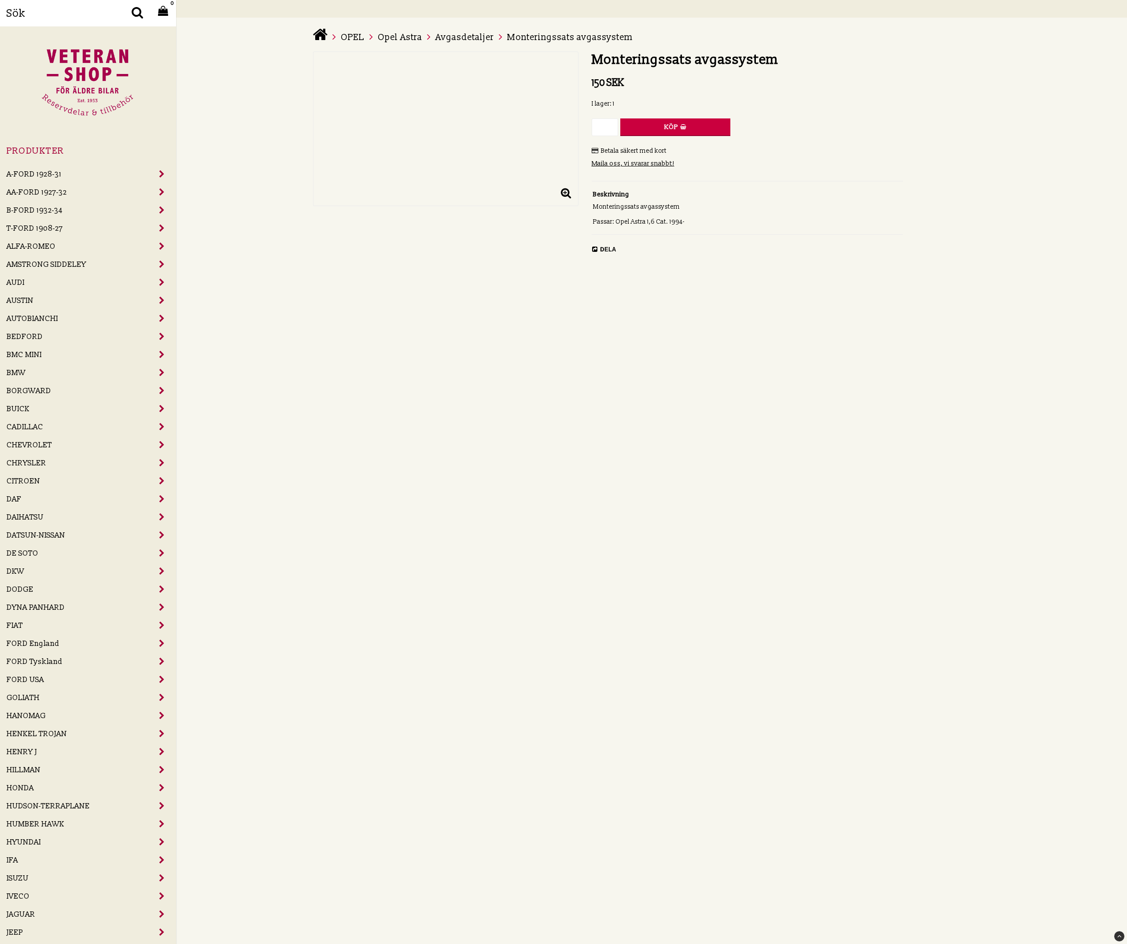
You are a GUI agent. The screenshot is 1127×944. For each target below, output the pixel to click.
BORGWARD (29, 390)
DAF (14, 499)
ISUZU (18, 878)
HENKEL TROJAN (37, 733)
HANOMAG (26, 715)
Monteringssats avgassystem (570, 37)
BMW (16, 372)
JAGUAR (21, 914)
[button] (566, 194)
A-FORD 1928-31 (34, 174)
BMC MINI (24, 354)
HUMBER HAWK (35, 824)
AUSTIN (20, 300)
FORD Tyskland (35, 661)
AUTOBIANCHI (32, 318)
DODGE (20, 589)
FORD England (33, 643)
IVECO (18, 896)
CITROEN (23, 481)
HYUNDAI (24, 842)
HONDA (20, 788)
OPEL (353, 37)
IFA (12, 860)
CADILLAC (25, 426)
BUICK (18, 408)
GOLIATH (23, 697)
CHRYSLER (26, 463)
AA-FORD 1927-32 (37, 192)
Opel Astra (400, 37)
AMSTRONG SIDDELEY (46, 264)
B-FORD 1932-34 (35, 210)
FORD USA (25, 679)
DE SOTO (22, 553)
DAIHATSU (25, 517)
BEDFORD (25, 336)
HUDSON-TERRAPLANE (48, 806)
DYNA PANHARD (36, 607)
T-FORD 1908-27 (35, 228)
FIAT (15, 625)
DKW (15, 571)
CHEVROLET (29, 445)
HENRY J (22, 751)
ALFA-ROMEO (31, 246)
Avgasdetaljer (464, 37)
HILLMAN (24, 769)
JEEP (15, 932)
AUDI (16, 282)
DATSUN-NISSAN (36, 535)
